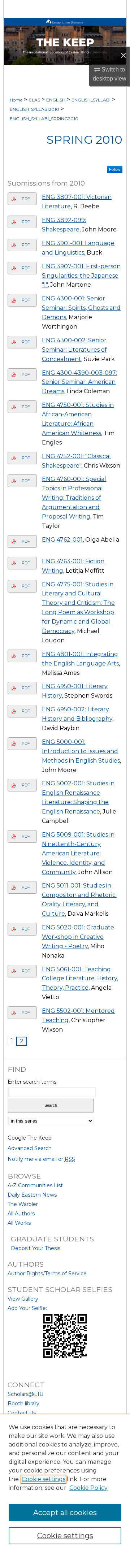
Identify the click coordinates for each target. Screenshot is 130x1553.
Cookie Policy (88, 1487)
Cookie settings (43, 1479)
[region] (65, 1483)
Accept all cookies (65, 1512)
